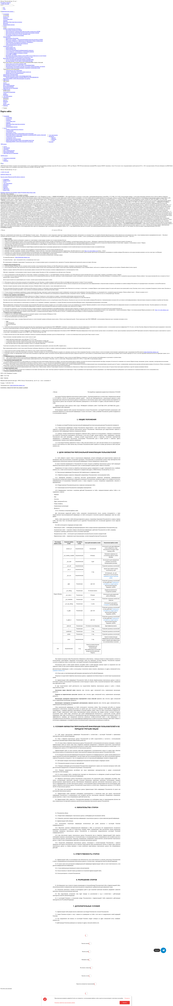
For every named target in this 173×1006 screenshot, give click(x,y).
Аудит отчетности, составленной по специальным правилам (20, 51)
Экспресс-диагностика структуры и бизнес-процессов (18, 72)
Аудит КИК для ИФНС (11, 54)
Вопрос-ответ (6, 104)
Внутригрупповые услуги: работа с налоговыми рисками (19, 61)
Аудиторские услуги (8, 46)
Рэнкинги (5, 18)
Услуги (4, 26)
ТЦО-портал (6, 80)
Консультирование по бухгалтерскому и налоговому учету (19, 57)
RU (4, 7)
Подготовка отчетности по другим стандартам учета (18, 34)
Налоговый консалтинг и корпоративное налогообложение (17, 58)
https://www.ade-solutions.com (91, 251)
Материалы (6, 97)
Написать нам (11, 177)
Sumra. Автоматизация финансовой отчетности (17, 43)
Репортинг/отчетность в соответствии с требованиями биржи (20, 65)
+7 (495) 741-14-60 (5, 4)
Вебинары (5, 94)
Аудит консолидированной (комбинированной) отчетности (19, 50)
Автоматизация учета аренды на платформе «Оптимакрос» (19, 42)
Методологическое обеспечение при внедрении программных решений (22, 32)
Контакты (5, 105)
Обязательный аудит (10, 47)
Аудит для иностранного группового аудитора (16, 53)
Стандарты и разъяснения (9, 92)
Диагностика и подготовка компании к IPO (16, 63)
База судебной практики (8, 85)
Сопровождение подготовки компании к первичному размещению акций (23, 67)
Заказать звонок (4, 177)
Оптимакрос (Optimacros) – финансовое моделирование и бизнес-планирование (24, 41)
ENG (4, 9)
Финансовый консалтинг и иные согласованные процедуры (17, 76)
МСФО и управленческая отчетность (11, 28)
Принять (125, 1002)
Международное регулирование (10, 88)
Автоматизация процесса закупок (13, 45)
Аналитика (6, 149)
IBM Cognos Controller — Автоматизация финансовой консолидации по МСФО (24, 39)
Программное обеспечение (12, 38)
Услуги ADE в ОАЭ (7, 19)
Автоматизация (6, 36)
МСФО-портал (6, 89)
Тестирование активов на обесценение (15, 35)
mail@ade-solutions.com (6, 174)
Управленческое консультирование (14, 70)
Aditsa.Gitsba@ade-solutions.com (22, 257)
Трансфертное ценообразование (10, 74)
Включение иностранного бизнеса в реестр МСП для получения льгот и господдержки (26, 55)
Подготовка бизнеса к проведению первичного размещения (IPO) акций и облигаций (26, 135)
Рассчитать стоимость (6, 2)
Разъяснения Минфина (8, 86)
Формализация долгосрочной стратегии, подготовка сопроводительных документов (25, 66)
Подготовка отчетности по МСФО (14, 30)
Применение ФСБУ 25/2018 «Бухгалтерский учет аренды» (16, 78)
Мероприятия (6, 84)
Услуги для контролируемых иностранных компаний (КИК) (20, 59)
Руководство (6, 16)
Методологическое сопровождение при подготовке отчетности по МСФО (23, 31)
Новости (5, 100)
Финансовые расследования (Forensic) (15, 73)
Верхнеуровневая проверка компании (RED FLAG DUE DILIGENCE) (22, 77)
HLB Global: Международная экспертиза (12, 22)
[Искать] (13, 5)
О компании (6, 14)
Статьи (4, 93)
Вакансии (5, 23)
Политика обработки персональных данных (65, 1002)
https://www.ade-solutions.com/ (162, 310)
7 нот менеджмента (7, 96)
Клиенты (5, 20)
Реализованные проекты (9, 24)
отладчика (106, 604)
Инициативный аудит (11, 49)
